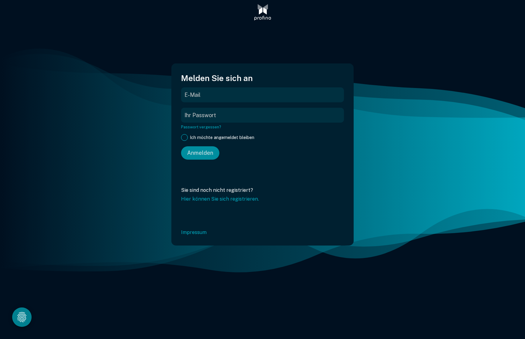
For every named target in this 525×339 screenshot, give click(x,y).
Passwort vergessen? (201, 127)
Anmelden (200, 153)
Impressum (194, 232)
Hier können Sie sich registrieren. (220, 199)
